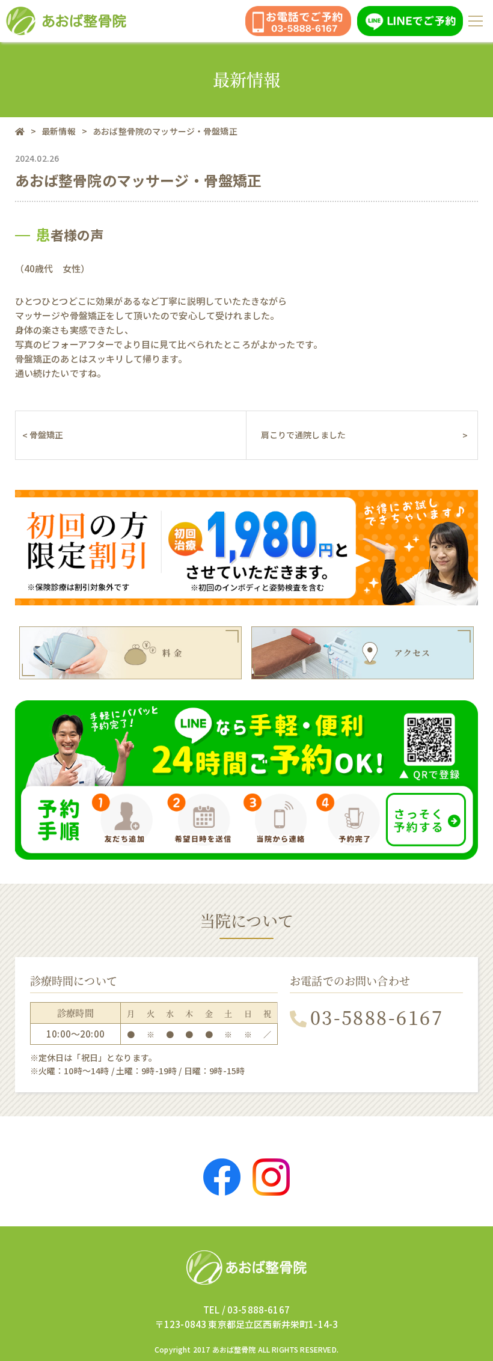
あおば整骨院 (234, 1349)
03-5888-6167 (376, 1016)
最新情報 (58, 131)
